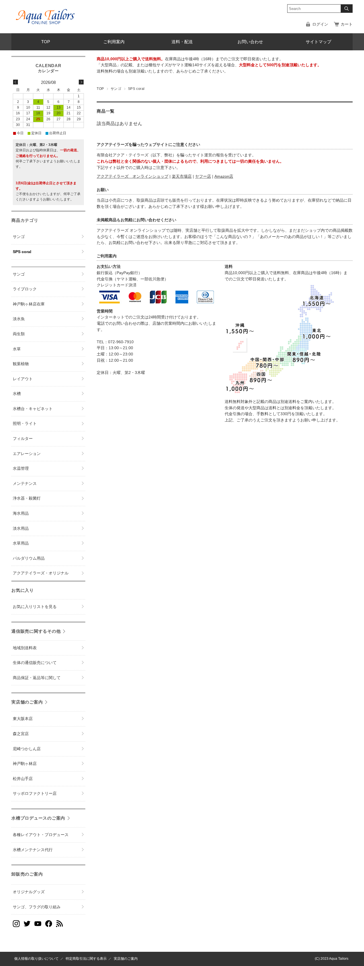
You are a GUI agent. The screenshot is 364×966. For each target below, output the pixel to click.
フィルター (23, 439)
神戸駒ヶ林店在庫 (29, 304)
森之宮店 (21, 734)
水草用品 (21, 543)
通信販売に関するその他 (36, 631)
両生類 (19, 334)
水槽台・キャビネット (33, 409)
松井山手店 (23, 779)
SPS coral (22, 252)
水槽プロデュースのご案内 (38, 818)
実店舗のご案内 (27, 702)
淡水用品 (21, 528)
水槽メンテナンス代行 (33, 850)
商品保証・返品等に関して (37, 678)
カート (347, 24)
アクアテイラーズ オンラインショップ (132, 176)
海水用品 (21, 513)
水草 (17, 349)
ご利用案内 (114, 41)
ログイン (320, 24)
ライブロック (25, 289)
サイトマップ (318, 41)
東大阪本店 (23, 719)
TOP (45, 41)
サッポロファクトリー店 (35, 793)
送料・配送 (182, 41)
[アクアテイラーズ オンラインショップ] (45, 12)
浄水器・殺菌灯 (27, 498)
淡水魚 (19, 319)
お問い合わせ (250, 41)
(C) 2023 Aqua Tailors (331, 959)
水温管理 (21, 468)
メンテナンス (25, 483)
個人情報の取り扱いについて (36, 959)
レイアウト (23, 379)
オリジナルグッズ (29, 892)
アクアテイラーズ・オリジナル (41, 573)
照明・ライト (25, 423)
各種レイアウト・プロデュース (41, 835)
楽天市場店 (182, 176)
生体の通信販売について (35, 663)
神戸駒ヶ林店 (25, 764)
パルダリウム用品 (29, 558)
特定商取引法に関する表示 (86, 959)
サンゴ (116, 89)
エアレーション (27, 454)
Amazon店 (223, 176)
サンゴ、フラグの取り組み (37, 907)
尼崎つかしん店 (27, 749)
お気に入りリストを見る (35, 607)
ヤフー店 (203, 176)
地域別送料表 (25, 648)
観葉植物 (21, 364)
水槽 (17, 394)
